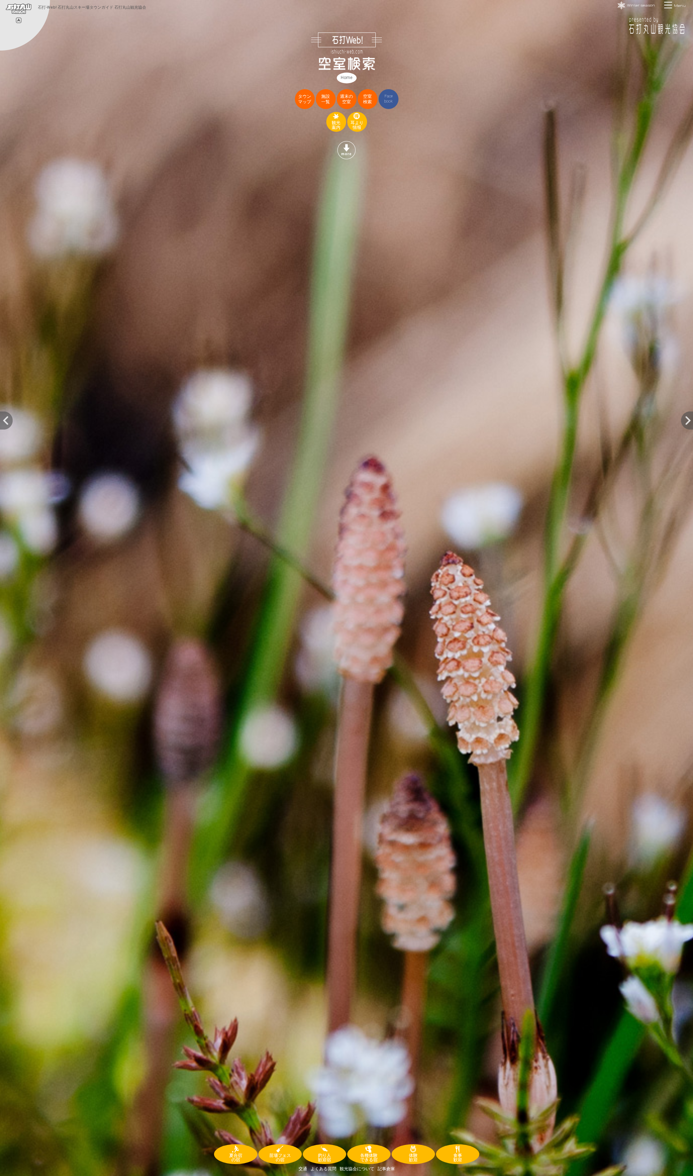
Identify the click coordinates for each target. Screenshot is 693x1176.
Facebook (388, 99)
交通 (302, 1168)
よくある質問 (323, 1168)
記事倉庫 (386, 1168)
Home (346, 77)
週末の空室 (346, 99)
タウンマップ (304, 99)
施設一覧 (325, 99)
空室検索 (367, 99)
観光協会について (357, 1168)
